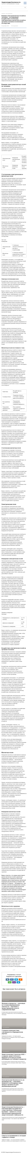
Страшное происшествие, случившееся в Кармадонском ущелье (12, 1032)
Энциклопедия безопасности (11, 2)
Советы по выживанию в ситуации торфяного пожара (14, 1136)
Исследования (14, 25)
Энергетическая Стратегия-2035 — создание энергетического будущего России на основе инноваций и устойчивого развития (14, 1057)
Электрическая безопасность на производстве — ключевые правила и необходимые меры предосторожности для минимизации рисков (13, 1083)
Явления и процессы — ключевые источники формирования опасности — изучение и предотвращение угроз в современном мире (13, 1006)
